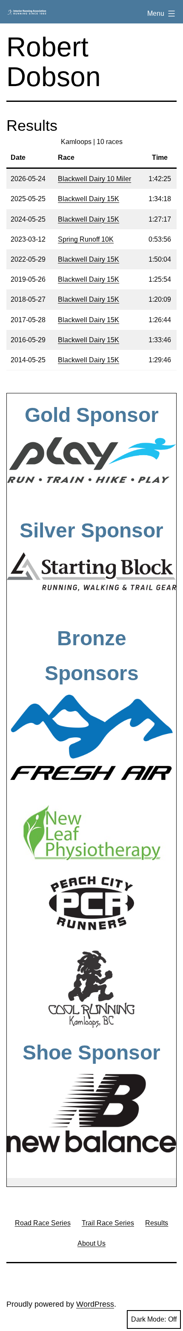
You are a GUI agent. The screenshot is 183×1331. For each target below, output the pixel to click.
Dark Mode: (148, 1319)
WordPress (95, 1304)
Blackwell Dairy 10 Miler (94, 178)
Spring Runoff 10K (86, 239)
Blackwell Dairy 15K (88, 198)
